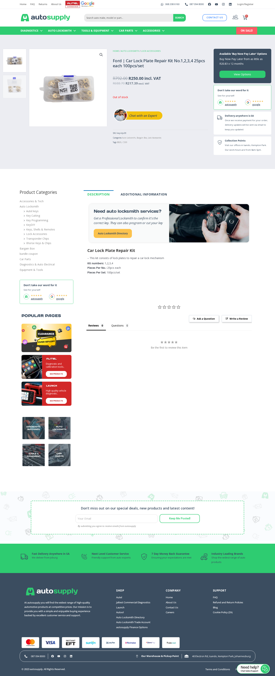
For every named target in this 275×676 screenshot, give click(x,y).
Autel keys (32, 211)
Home (23, 4)
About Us (56, 4)
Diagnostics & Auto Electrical (37, 264)
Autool (120, 612)
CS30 (125, 142)
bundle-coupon (29, 253)
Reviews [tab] (93, 325)
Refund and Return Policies (228, 602)
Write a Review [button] (239, 318)
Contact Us (172, 607)
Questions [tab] (117, 325)
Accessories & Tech (32, 201)
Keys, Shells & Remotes (40, 229)
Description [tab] (98, 194)
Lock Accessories (151, 51)
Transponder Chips (37, 238)
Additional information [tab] (144, 194)
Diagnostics (29, 30)
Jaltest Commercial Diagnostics (133, 602)
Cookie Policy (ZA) (223, 612)
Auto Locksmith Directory (113, 233)
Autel (119, 597)
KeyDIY (30, 225)
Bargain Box (142, 137)
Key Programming (37, 220)
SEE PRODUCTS (56, 374)
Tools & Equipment (95, 30)
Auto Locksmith (60, 30)
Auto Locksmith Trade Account (133, 622)
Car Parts (126, 30)
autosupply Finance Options (132, 627)
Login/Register (245, 4)
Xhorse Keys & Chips (38, 243)
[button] (101, 54)
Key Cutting (33, 215)
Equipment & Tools (31, 270)
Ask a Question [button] (206, 318)
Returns (43, 4)
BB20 (119, 142)
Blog (215, 607)
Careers (170, 612)
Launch (120, 607)
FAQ (32, 4)
